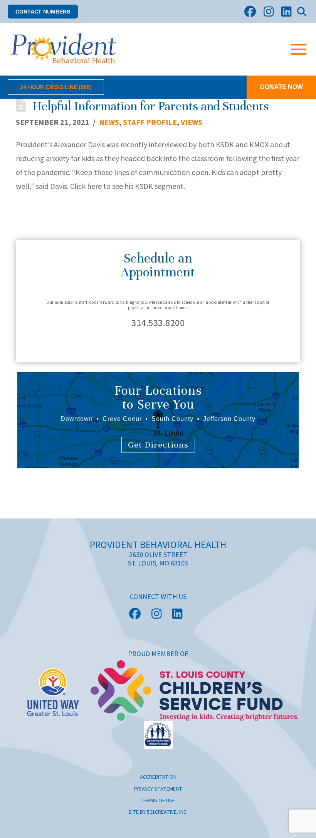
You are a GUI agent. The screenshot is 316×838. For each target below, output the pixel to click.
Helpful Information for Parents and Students (150, 106)
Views (191, 122)
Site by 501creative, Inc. (158, 812)
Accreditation (158, 777)
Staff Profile (150, 122)
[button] (43, 12)
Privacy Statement (158, 789)
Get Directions (158, 444)
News (109, 122)
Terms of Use (158, 800)
